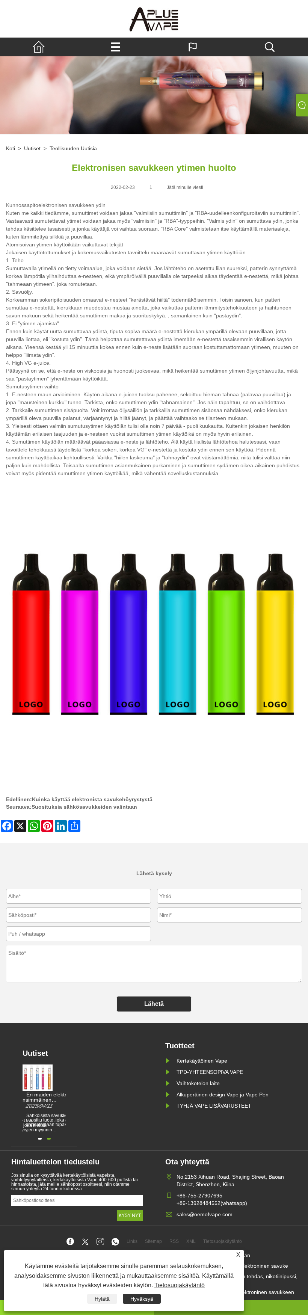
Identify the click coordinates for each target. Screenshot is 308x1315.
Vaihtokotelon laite (198, 1083)
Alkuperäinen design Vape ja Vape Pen (223, 1095)
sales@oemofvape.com (205, 1214)
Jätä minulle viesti (185, 187)
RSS (174, 1241)
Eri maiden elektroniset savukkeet (53, 1095)
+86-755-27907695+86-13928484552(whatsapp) (212, 1199)
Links (132, 1241)
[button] (39, 1138)
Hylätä (102, 1299)
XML (191, 1241)
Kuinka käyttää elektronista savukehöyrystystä (92, 799)
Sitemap (153, 1241)
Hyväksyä (141, 1299)
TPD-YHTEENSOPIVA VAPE (210, 1072)
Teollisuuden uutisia (73, 148)
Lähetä (154, 1004)
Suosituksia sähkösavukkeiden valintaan (84, 807)
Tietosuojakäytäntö (179, 1285)
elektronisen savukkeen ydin (72, 205)
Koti (10, 148)
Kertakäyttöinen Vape (202, 1061)
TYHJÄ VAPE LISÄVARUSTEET (214, 1106)
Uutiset (32, 148)
